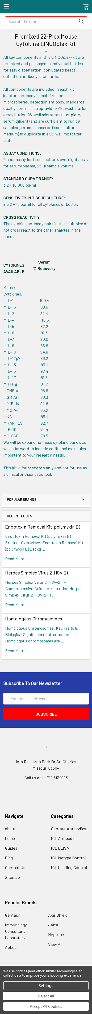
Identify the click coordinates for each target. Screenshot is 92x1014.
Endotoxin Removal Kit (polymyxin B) (42, 526)
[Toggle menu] (6, 6)
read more (14, 558)
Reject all (46, 996)
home (10, 838)
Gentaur (12, 915)
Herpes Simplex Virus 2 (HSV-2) (36, 572)
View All (55, 944)
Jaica (53, 924)
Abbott (11, 947)
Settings (46, 985)
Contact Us (15, 867)
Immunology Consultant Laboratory (16, 931)
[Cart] (85, 6)
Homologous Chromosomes (33, 618)
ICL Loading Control (69, 867)
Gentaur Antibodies (68, 828)
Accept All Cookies (46, 1006)
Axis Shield (58, 915)
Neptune (56, 934)
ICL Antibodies (64, 838)
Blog (9, 857)
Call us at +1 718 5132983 (46, 777)
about (10, 828)
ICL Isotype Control (68, 857)
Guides (11, 848)
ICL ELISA (60, 848)
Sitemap (12, 877)
